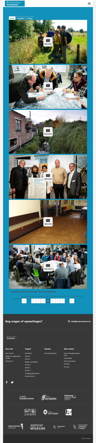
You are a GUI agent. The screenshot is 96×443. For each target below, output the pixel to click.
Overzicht (28, 353)
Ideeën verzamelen (31, 362)
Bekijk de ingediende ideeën (12, 357)
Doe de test (9, 353)
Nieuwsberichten (50, 353)
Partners (67, 364)
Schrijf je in (9, 361)
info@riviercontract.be (81, 321)
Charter (27, 356)
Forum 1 (27, 359)
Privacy (66, 367)
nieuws (21, 18)
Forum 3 (28, 371)
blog (30, 18)
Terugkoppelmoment (32, 374)
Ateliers (27, 368)
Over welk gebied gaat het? (72, 354)
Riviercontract (30, 376)
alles (12, 18)
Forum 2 (28, 365)
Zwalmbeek (68, 358)
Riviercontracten (70, 361)
